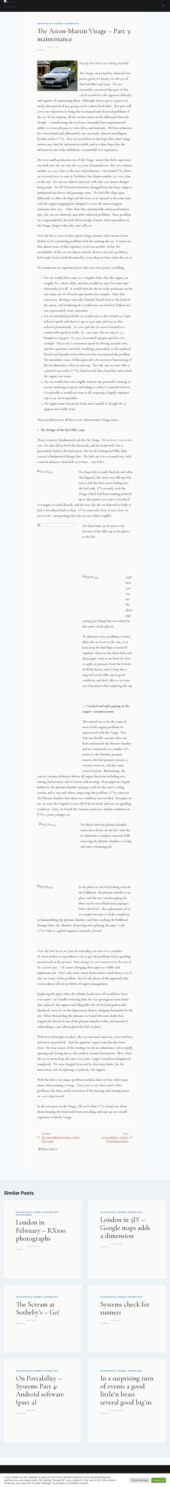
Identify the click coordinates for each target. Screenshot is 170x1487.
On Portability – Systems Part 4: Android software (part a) (40, 1390)
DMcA (42, 50)
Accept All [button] (158, 1480)
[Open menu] (163, 5)
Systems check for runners (125, 1308)
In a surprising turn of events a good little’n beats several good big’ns (126, 1390)
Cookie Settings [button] (139, 1480)
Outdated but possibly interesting (58, 23)
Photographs (24, 1215)
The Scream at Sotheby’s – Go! (38, 1308)
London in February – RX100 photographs (40, 1230)
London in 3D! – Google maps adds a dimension (125, 1227)
